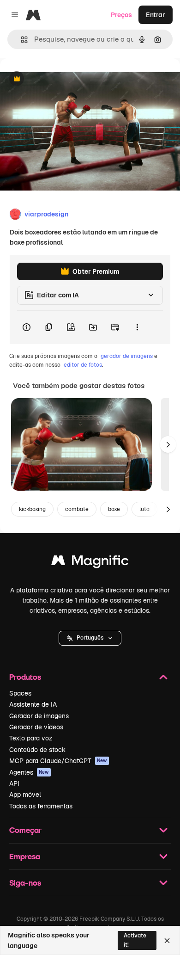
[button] (90, 638)
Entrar (155, 15)
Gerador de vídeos (36, 727)
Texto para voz (31, 738)
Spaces (20, 693)
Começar (25, 830)
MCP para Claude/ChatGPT (58, 761)
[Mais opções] (137, 327)
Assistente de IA (33, 704)
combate (77, 509)
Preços (121, 15)
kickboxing (32, 509)
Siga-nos (25, 882)
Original (59, 79)
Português (90, 637)
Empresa (24, 856)
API (14, 783)
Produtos (25, 677)
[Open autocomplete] (20, 39)
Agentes (29, 772)
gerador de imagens (127, 356)
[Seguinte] (168, 444)
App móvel (25, 794)
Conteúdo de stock (37, 750)
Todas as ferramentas (40, 806)
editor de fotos (83, 365)
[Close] (167, 940)
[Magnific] (90, 562)
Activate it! (135, 940)
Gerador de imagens (39, 716)
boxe (114, 509)
